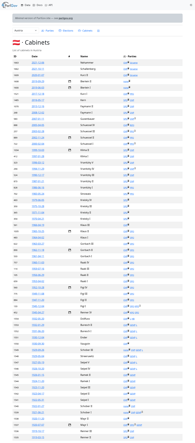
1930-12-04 (38, 337)
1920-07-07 (38, 425)
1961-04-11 (38, 256)
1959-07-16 (38, 268)
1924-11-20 (38, 381)
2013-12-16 (38, 106)
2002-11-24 (38, 137)
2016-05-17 (38, 100)
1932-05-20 (38, 318)
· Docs (39, 5)
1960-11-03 (38, 262)
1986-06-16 (38, 187)
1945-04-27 (38, 312)
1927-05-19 (38, 362)
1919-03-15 (38, 437)
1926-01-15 (38, 375)
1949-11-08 (38, 293)
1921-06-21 (38, 412)
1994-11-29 (38, 168)
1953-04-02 (38, 281)
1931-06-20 (38, 331)
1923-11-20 (38, 387)
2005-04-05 (38, 125)
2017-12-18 (38, 94)
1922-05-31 (38, 400)
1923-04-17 (38, 393)
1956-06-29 (38, 275)
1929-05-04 (38, 356)
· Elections (67, 30)
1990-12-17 (38, 175)
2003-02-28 (38, 131)
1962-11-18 (38, 250)
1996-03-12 (38, 162)
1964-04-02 (38, 237)
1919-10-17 (38, 431)
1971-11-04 (38, 212)
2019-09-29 (38, 81)
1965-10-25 (38, 231)
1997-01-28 (38, 156)
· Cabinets (86, 30)
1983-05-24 (38, 193)
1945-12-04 (38, 306)
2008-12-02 (38, 112)
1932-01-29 (38, 325)
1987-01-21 (38, 181)
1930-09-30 (38, 343)
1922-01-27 (38, 406)
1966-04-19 (38, 225)
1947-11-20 (38, 300)
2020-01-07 (38, 75)
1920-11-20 (38, 418)
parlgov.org (66, 18)
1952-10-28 (38, 287)
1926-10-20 (38, 368)
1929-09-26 (38, 350)
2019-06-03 (38, 87)
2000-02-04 (38, 143)
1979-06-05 (38, 200)
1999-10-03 (38, 150)
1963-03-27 (38, 243)
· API (49, 5)
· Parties (49, 30)
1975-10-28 (38, 206)
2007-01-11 (38, 118)
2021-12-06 (38, 62)
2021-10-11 (38, 69)
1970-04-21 (38, 218)
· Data (26, 5)
